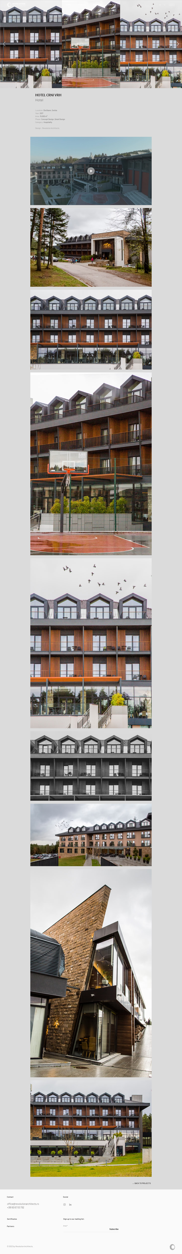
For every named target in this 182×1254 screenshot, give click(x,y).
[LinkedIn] (70, 1204)
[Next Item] (177, 44)
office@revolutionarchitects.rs (23, 1203)
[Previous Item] (4, 44)
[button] (172, 5)
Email (65, 1225)
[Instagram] (64, 1204)
